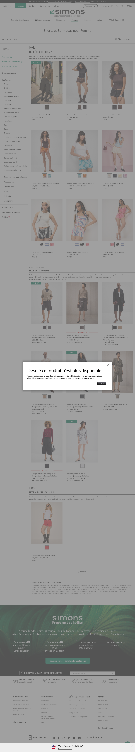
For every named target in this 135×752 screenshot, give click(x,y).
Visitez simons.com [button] (65, 749)
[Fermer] (108, 365)
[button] (101, 383)
